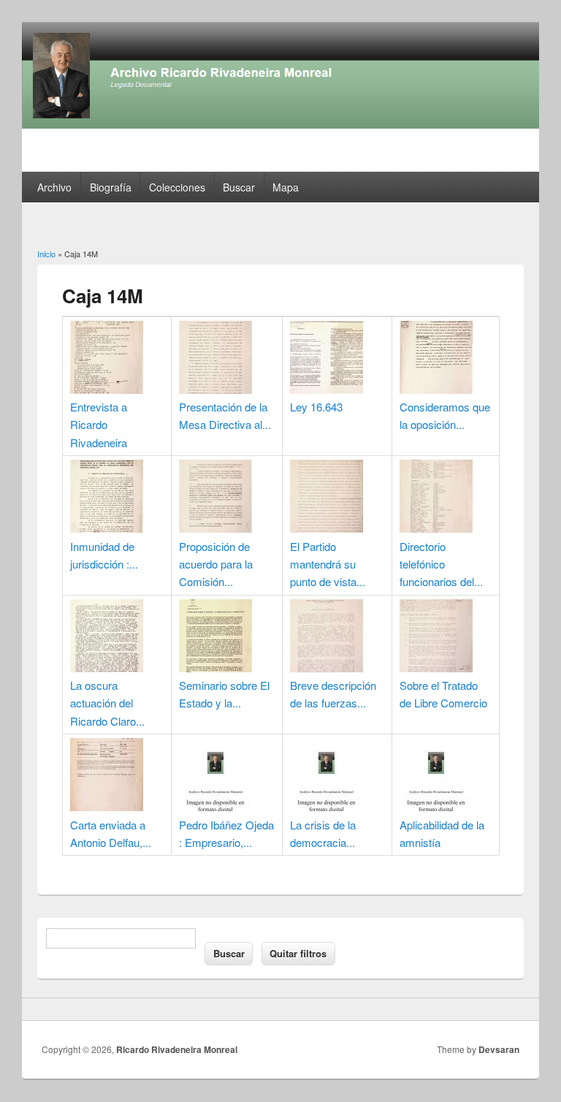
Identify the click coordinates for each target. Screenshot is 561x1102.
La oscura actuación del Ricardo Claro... (107, 703)
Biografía (110, 187)
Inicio (46, 253)
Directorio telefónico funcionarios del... (441, 564)
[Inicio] (280, 124)
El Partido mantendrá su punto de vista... (327, 564)
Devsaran (498, 1049)
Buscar (239, 187)
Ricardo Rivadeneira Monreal (176, 1049)
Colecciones (177, 187)
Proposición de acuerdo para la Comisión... (216, 564)
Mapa (285, 187)
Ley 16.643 (316, 406)
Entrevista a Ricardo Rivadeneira (98, 424)
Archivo (54, 187)
